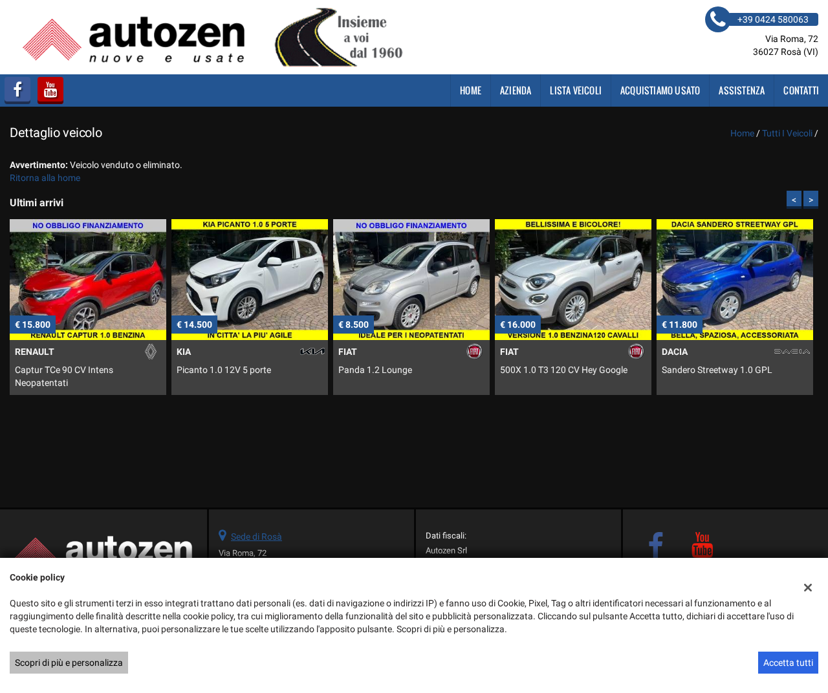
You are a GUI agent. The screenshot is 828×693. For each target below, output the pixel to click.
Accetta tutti (788, 662)
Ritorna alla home (45, 178)
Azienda (515, 90)
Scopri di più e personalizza (69, 662)
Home (470, 90)
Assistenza (742, 90)
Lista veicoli (576, 90)
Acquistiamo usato (660, 90)
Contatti (801, 90)
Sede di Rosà (256, 536)
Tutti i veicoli (787, 133)
